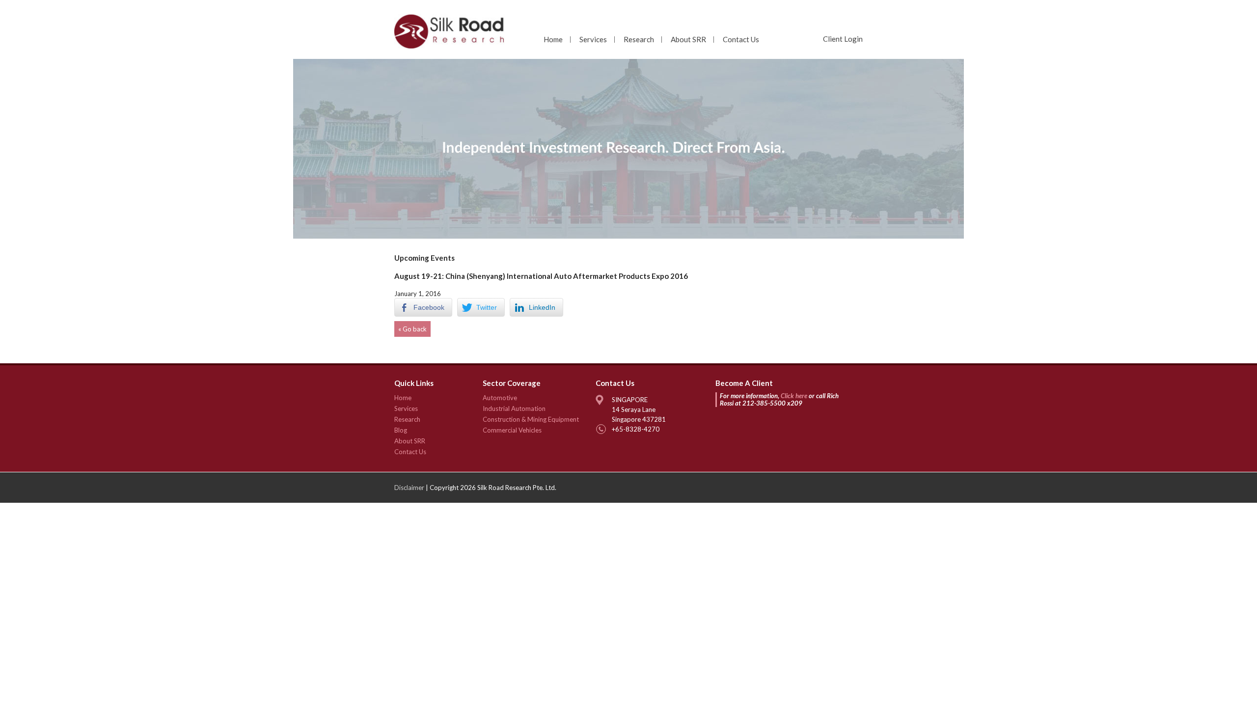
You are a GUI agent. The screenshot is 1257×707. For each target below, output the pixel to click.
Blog (400, 430)
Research (639, 39)
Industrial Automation (514, 408)
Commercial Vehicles (512, 430)
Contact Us (741, 39)
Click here (794, 396)
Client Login (843, 38)
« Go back (412, 329)
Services (593, 39)
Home (553, 39)
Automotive (500, 398)
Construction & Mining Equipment (531, 419)
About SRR (688, 39)
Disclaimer (409, 487)
